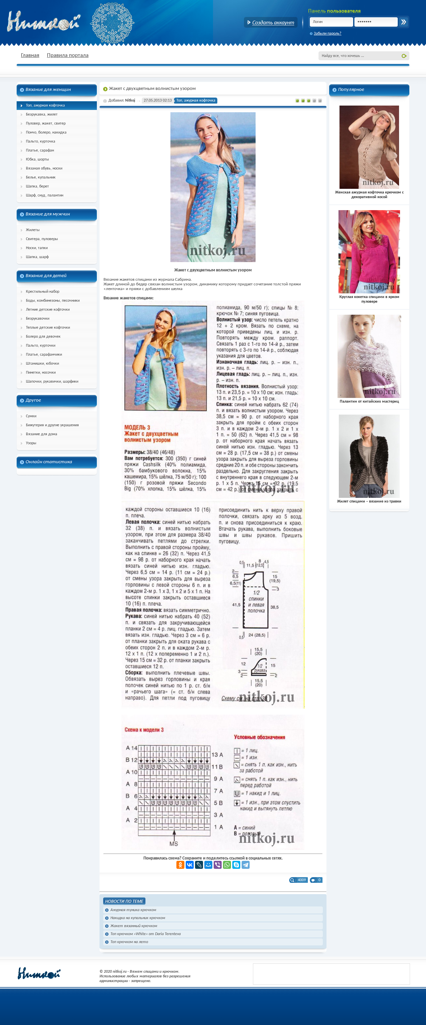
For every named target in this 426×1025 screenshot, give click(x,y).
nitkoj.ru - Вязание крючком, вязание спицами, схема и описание (60, 21)
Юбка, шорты (37, 160)
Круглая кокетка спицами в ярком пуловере (369, 299)
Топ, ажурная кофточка (45, 106)
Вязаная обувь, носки (44, 169)
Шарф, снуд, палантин (44, 195)
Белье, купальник (41, 177)
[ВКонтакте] (190, 865)
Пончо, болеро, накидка (46, 133)
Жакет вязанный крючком (133, 926)
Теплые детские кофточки (48, 328)
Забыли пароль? (327, 34)
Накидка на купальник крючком (137, 918)
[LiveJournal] (199, 865)
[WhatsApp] (227, 865)
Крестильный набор (42, 292)
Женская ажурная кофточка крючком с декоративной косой (369, 194)
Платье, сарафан (40, 151)
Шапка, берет (37, 186)
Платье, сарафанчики (44, 355)
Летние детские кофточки (48, 310)
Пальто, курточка (40, 142)
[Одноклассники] (180, 865)
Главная (30, 55)
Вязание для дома (41, 434)
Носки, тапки (37, 248)
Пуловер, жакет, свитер (46, 124)
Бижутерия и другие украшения (52, 425)
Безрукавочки (37, 319)
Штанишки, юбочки (42, 364)
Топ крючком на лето (129, 942)
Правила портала (68, 55)
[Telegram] (246, 865)
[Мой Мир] (208, 865)
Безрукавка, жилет (42, 115)
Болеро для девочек (43, 337)
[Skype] (236, 865)
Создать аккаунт (271, 22)
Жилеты (33, 230)
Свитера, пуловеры (42, 239)
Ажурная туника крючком (133, 910)
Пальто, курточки (40, 346)
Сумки (31, 416)
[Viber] (218, 865)
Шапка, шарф (37, 257)
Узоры (31, 443)
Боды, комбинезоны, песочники (53, 301)
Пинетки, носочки (41, 373)
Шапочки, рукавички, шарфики (52, 382)
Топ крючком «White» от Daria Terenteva (145, 934)
